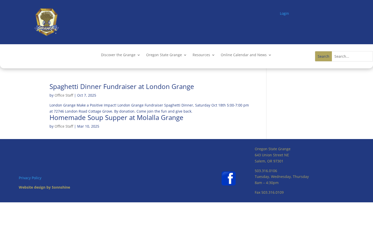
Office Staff (64, 95)
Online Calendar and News (244, 55)
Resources (201, 55)
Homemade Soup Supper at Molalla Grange (116, 117)
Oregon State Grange (164, 55)
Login (284, 13)
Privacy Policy (30, 177)
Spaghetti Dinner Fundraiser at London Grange (121, 86)
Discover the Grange (118, 55)
